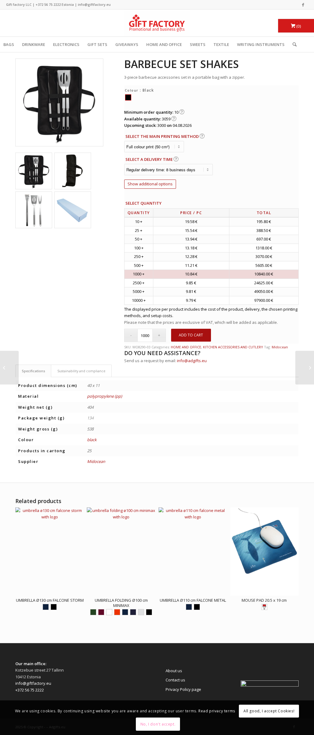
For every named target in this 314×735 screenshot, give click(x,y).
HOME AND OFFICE (164, 44)
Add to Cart (191, 335)
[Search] (293, 44)
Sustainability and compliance (81, 371)
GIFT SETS (97, 44)
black (92, 439)
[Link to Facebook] (303, 4)
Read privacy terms (216, 711)
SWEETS (197, 44)
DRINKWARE (33, 44)
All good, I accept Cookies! (268, 711)
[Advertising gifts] (157, 22)
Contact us (175, 680)
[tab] (33, 371)
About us (174, 670)
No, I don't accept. (157, 724)
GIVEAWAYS (126, 44)
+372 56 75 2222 (48, 4)
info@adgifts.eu (192, 360)
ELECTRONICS (66, 44)
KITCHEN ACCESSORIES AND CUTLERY (233, 347)
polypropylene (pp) (104, 396)
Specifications (33, 371)
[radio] (128, 97)
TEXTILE (221, 44)
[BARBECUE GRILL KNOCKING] (304, 368)
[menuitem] (293, 44)
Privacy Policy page (183, 689)
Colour (132, 90)
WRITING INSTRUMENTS (261, 44)
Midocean (280, 347)
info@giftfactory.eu (94, 4)
